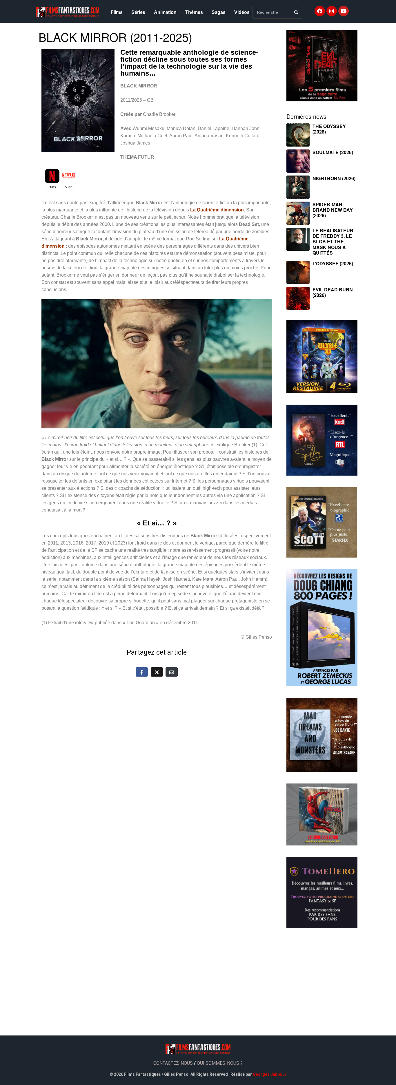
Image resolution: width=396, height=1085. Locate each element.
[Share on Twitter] (157, 672)
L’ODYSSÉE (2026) (333, 263)
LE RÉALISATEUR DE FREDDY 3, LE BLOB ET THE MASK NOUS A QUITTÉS (333, 241)
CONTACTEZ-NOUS (173, 1063)
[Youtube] (343, 11)
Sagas (219, 12)
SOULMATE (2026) (333, 152)
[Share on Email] (172, 672)
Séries (138, 12)
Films (117, 12)
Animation (165, 12)
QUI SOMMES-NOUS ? (220, 1063)
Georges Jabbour (269, 1074)
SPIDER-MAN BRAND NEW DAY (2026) (333, 210)
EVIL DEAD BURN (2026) (333, 292)
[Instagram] (331, 11)
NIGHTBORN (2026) (334, 178)
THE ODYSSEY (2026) (329, 129)
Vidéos (242, 12)
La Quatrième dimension (217, 209)
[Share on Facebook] (142, 672)
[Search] (296, 12)
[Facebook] (320, 11)
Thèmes (194, 12)
